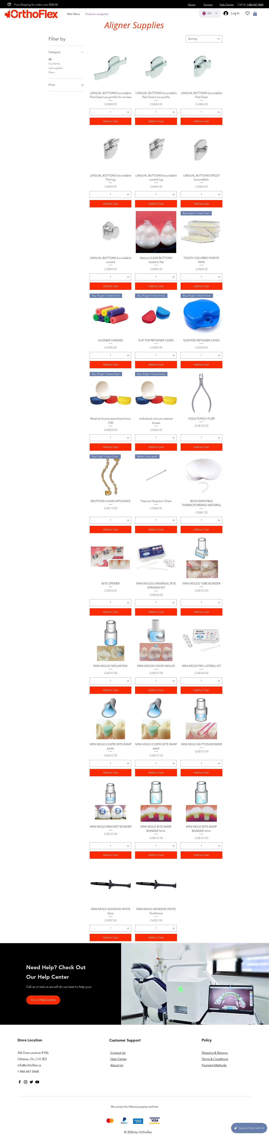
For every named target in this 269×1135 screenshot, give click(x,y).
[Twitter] (31, 1082)
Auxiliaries (54, 63)
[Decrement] (92, 112)
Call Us (250, 4)
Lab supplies (55, 68)
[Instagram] (25, 1082)
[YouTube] (37, 1082)
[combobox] (204, 39)
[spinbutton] (110, 112)
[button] (255, 13)
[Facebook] (19, 1082)
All (49, 59)
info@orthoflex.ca (29, 1065)
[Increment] (128, 112)
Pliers (51, 72)
